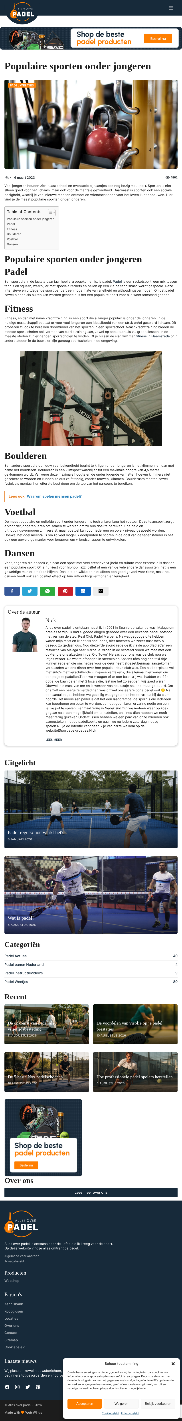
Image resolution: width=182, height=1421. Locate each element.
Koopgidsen (13, 1311)
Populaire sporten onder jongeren (30, 219)
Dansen (12, 244)
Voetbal (12, 239)
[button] (173, 1363)
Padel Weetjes (22, 85)
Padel (11, 224)
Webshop (11, 1281)
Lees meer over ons (91, 1192)
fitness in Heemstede (153, 336)
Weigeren (121, 1403)
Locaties (11, 1318)
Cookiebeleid (110, 1413)
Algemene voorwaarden (21, 1256)
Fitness (12, 229)
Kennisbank (13, 1304)
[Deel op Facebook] (12, 591)
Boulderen (14, 234)
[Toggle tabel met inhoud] (49, 212)
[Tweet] (30, 591)
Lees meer (54, 739)
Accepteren (84, 1403)
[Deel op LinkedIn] (83, 591)
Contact (11, 1333)
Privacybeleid (130, 1413)
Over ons (11, 1325)
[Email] (101, 591)
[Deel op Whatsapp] (47, 591)
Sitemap (11, 1340)
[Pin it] (65, 591)
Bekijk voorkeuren (158, 1403)
